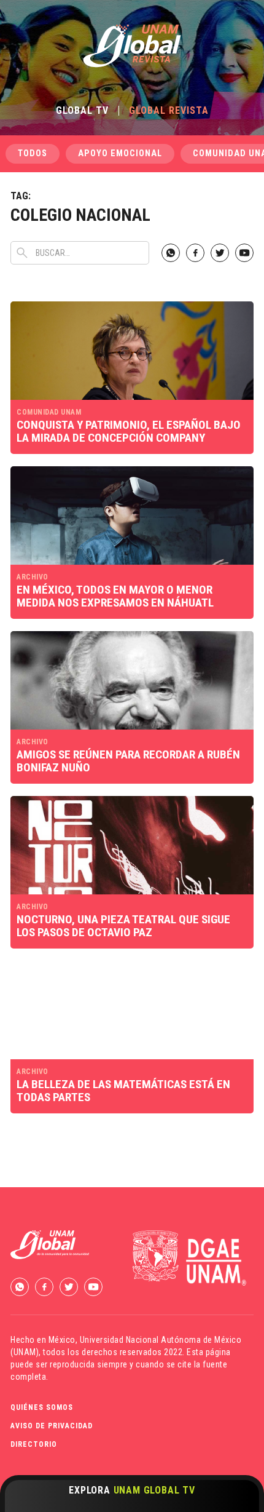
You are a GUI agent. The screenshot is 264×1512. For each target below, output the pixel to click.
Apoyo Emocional (120, 153)
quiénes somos (41, 1407)
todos (32, 153)
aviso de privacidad (51, 1426)
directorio (33, 1444)
